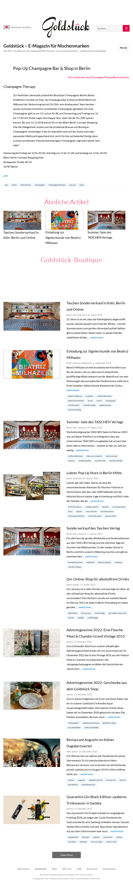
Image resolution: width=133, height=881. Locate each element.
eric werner (111, 780)
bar (6, 185)
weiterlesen (97, 337)
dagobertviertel (95, 780)
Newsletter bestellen (21, 27)
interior (71, 460)
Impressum (92, 868)
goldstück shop (109, 723)
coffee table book (104, 396)
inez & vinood (111, 456)
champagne (40, 185)
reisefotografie (85, 460)
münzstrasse (91, 511)
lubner (79, 511)
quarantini (107, 837)
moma (99, 400)
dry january (86, 613)
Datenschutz (109, 868)
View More (66, 855)
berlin (14, 185)
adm (5, 175)
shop (81, 185)
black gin (85, 837)
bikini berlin (26, 185)
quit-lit (71, 617)
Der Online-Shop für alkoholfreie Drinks (97, 579)
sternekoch (73, 784)
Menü (123, 47)
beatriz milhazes (75, 396)
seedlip (81, 617)
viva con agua (96, 841)
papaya (96, 837)
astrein (71, 780)
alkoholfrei (72, 613)
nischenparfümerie (76, 516)
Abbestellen (41, 868)
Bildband (90, 562)
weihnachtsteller (92, 727)
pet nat (123, 780)
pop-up (72, 185)
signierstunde (105, 405)
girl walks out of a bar (118, 613)
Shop (54, 868)
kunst (90, 400)
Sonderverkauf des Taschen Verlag (93, 528)
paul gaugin (110, 400)
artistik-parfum (91, 507)
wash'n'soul (111, 841)
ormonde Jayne (94, 516)
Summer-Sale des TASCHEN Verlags (94, 422)
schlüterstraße (89, 405)
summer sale (100, 460)
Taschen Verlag (74, 409)
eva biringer (100, 613)
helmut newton (104, 562)
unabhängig (93, 617)
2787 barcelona (75, 507)
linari (70, 511)
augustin (81, 780)
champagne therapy (56, 185)
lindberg (118, 562)
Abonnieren (24, 868)
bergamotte (73, 837)
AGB (79, 868)
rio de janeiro (73, 405)
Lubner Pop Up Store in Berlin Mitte (94, 473)
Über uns (67, 868)
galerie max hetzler (76, 400)
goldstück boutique (91, 723)
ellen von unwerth (94, 456)
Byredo (105, 507)
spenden (83, 841)
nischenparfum (107, 511)
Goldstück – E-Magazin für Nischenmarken (46, 46)
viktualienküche (88, 784)
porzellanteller (74, 727)
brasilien (89, 396)
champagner (73, 723)
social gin (72, 841)
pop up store (110, 516)
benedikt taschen (75, 562)
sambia (119, 837)
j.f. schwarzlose (118, 507)
